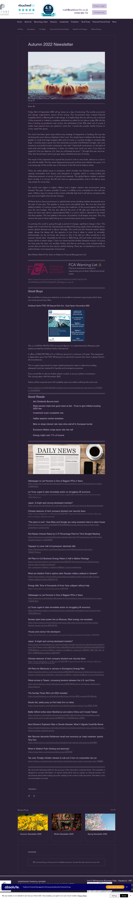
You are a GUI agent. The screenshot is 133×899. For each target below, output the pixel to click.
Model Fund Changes (80, 29)
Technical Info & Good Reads (59, 29)
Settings (114, 896)
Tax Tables (42, 29)
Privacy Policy (82, 896)
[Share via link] (29, 796)
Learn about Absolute (115, 887)
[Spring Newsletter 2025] (100, 822)
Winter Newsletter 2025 (63, 834)
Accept (124, 896)
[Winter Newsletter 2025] (67, 822)
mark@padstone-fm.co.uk (75, 9)
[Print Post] (34, 796)
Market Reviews (96, 29)
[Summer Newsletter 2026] (33, 822)
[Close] (130, 895)
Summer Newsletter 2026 (30, 834)
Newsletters (31, 29)
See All (113, 810)
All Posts (20, 29)
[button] (66, 401)
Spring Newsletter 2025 (97, 834)
